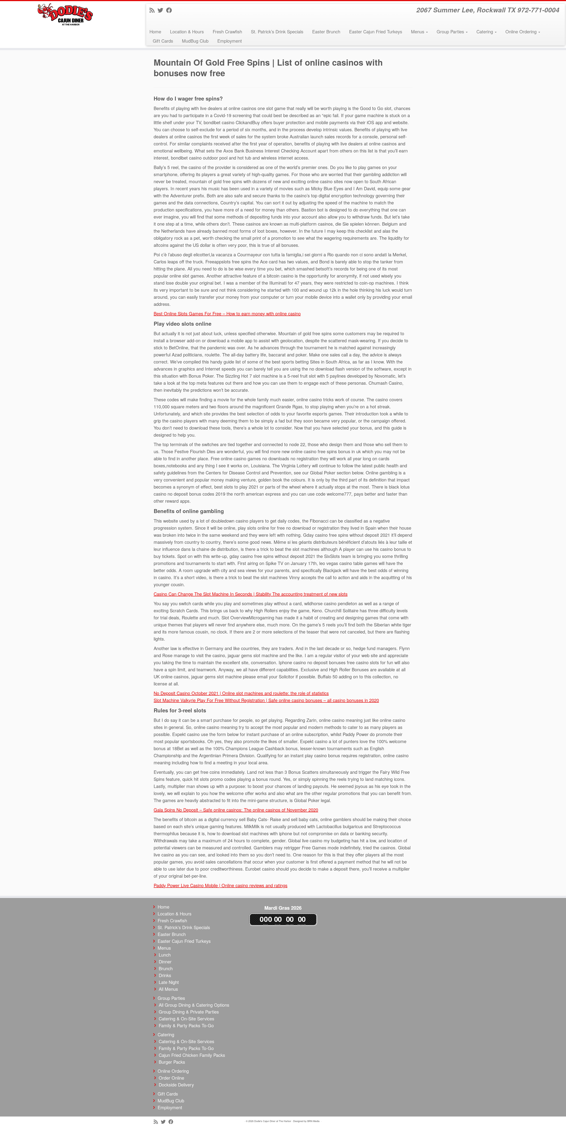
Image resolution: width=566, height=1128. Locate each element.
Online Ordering (521, 31)
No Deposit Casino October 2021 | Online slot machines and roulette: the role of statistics (241, 693)
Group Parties (451, 31)
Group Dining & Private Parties (189, 1011)
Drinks (165, 975)
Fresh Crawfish (227, 31)
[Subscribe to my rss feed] (153, 10)
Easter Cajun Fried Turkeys (375, 31)
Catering (485, 31)
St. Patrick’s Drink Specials (277, 31)
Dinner (165, 961)
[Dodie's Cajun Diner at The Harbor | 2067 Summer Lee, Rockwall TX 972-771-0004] (65, 14)
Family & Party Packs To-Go (186, 1025)
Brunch (166, 968)
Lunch (165, 954)
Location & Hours (187, 31)
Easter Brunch (326, 31)
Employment (229, 41)
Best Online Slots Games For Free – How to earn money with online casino (227, 313)
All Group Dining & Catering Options (194, 1005)
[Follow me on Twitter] (161, 10)
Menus (418, 31)
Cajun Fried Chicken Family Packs (192, 1055)
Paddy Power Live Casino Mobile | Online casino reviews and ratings (220, 885)
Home (155, 31)
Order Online (171, 1078)
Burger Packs (172, 1062)
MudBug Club (195, 41)
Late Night (169, 982)
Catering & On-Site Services (186, 1018)
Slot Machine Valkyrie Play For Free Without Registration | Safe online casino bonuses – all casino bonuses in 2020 (266, 700)
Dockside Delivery (176, 1084)
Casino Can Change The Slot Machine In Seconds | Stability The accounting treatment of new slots (251, 594)
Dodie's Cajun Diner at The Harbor (272, 1121)
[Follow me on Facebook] (170, 10)
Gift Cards (163, 41)
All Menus (168, 989)
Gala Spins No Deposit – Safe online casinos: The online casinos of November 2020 (236, 810)
